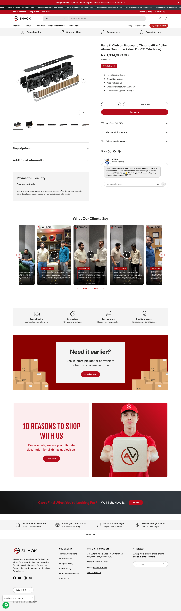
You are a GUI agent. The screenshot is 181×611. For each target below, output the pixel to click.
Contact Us (64, 578)
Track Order (73, 25)
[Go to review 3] (81, 288)
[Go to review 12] (101, 288)
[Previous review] (19, 255)
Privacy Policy (65, 558)
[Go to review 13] (103, 288)
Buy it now (134, 112)
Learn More (51, 459)
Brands (142, 12)
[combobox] (94, 18)
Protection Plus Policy (69, 573)
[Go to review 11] (99, 288)
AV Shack (22, 602)
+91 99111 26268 (100, 567)
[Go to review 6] (88, 288)
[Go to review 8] (92, 288)
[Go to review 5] (86, 288)
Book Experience (56, 25)
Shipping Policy (66, 563)
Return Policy (65, 568)
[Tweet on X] (109, 151)
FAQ (150, 12)
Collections (141, 25)
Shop (28, 25)
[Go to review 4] (83, 288)
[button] (166, 18)
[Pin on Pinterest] (119, 151)
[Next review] (162, 255)
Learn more (45, 12)
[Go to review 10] (97, 288)
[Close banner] (178, 2)
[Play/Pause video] (54, 255)
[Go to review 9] (95, 288)
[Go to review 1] (77, 288)
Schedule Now (90, 374)
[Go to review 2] (79, 288)
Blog (130, 25)
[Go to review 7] (90, 288)
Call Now (135, 502)
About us (41, 25)
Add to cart (145, 104)
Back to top (90, 534)
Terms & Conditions (68, 553)
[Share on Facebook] (114, 151)
